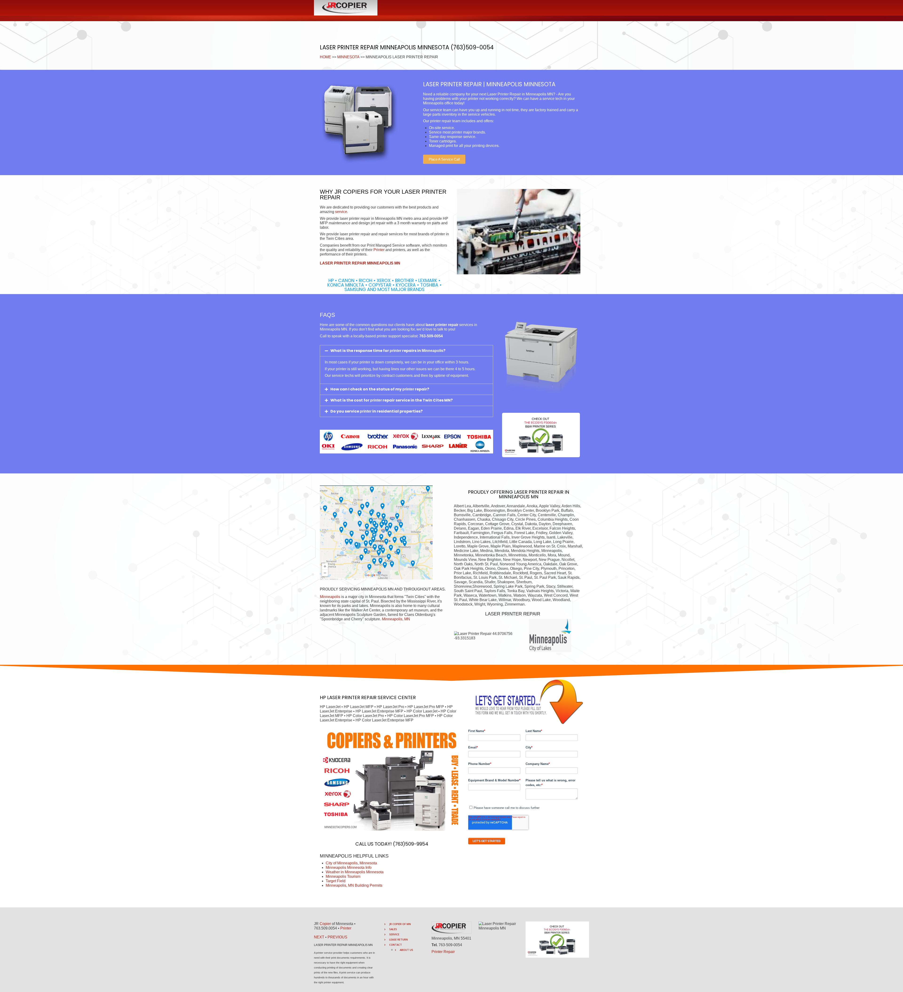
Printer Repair (443, 952)
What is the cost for (350, 400)
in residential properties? (397, 411)
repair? (421, 389)
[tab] (406, 350)
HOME (325, 57)
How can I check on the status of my (366, 389)
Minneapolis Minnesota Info (349, 868)
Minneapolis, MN (396, 619)
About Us (406, 950)
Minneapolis (330, 597)
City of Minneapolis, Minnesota (351, 863)
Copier (325, 924)
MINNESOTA (348, 57)
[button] (444, 159)
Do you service (345, 411)
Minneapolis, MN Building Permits (354, 885)
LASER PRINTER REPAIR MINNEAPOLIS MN (360, 263)
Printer (378, 250)
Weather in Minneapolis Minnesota (355, 872)
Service (394, 934)
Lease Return (398, 939)
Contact (395, 944)
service (341, 212)
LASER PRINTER (343, 697)
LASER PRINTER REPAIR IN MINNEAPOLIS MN (534, 494)
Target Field (335, 881)
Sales (393, 929)
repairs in (411, 350)
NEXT (319, 937)
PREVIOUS (337, 937)
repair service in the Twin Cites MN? (417, 400)
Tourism (353, 876)
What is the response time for (360, 350)
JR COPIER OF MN (400, 924)
